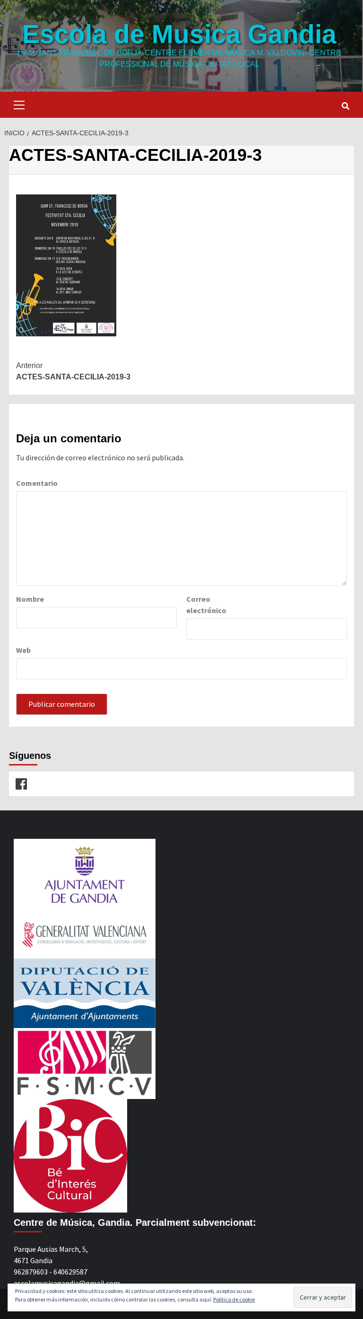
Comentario (37, 483)
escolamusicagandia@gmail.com (67, 1283)
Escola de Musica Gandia (179, 34)
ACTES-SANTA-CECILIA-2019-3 (73, 371)
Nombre (30, 599)
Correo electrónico (206, 604)
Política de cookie (234, 1299)
